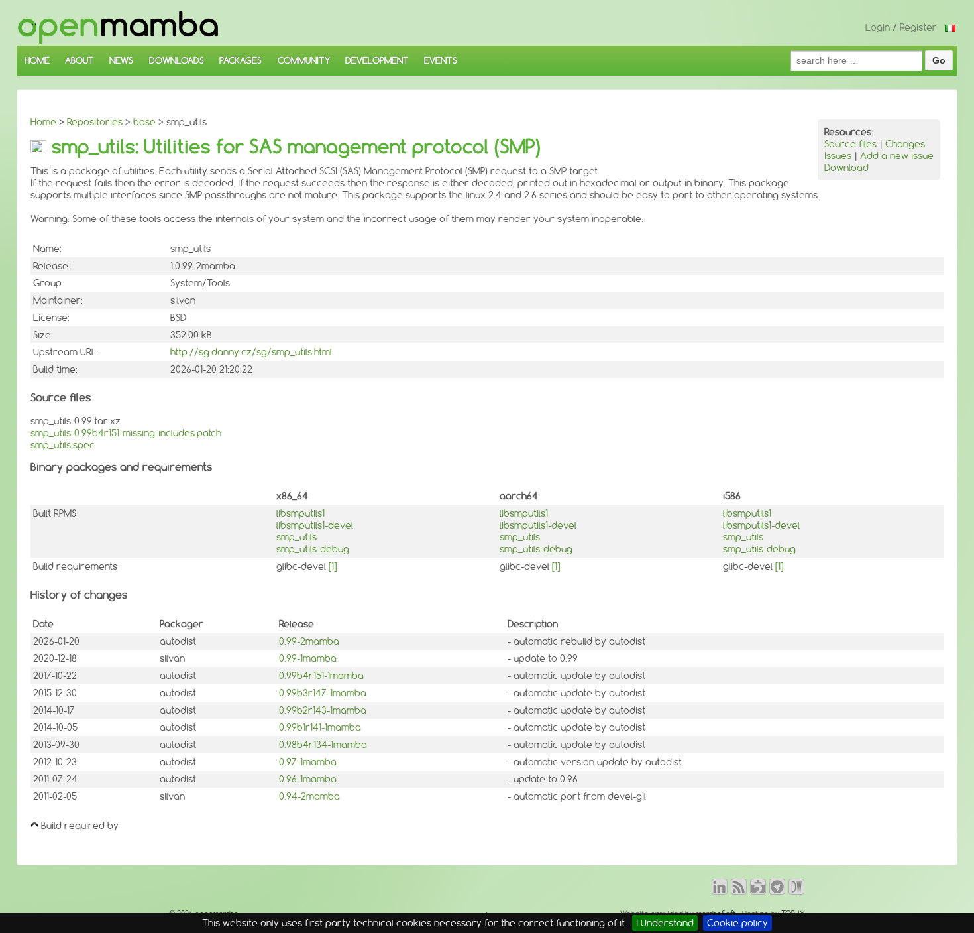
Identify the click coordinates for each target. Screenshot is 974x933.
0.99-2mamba (309, 641)
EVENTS (440, 60)
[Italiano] (950, 27)
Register (918, 27)
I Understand (665, 923)
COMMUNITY (304, 60)
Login (877, 27)
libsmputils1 (300, 513)
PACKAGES (240, 60)
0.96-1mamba (308, 779)
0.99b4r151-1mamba (321, 676)
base (144, 122)
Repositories (95, 122)
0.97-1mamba (308, 762)
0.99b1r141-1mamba (320, 727)
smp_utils (296, 537)
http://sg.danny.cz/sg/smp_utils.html (251, 352)
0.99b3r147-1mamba (322, 693)
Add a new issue (897, 156)
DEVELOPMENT (377, 60)
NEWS (121, 60)
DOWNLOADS (176, 60)
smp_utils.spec (62, 445)
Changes (905, 144)
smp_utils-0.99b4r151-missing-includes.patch (125, 433)
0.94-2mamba (309, 796)
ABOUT (79, 60)
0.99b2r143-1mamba (322, 710)
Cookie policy (737, 923)
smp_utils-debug (312, 549)
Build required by (80, 826)
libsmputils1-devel (314, 525)
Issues (837, 156)
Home (43, 122)
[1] (333, 566)
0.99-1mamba (308, 658)
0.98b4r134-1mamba (323, 745)
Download (846, 168)
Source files (850, 144)
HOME (37, 60)
